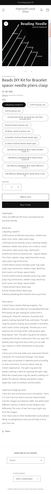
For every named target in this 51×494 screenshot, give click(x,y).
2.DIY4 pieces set (37, 104)
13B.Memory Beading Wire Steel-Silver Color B (25, 158)
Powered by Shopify (36, 489)
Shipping (5, 95)
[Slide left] (20, 71)
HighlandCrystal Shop (21, 489)
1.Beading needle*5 (14, 104)
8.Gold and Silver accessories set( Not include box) (25, 118)
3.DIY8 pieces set (13, 111)
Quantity (5, 182)
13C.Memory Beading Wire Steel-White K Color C (25, 166)
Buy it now (25, 204)
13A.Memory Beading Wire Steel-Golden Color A (25, 150)
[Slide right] (32, 71)
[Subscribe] (41, 460)
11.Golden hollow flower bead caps (21, 137)
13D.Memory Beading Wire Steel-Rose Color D (25, 174)
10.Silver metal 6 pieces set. (18, 131)
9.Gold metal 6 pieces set (16, 125)
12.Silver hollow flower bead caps (20, 143)
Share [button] (7, 431)
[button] (3, 10)
